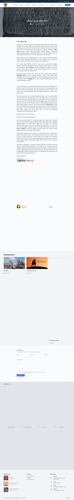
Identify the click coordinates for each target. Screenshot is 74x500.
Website (46, 354)
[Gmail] (30, 161)
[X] (20, 161)
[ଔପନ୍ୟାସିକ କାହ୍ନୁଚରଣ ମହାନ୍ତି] (6, 489)
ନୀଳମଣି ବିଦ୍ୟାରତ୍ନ (28, 427)
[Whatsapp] (26, 161)
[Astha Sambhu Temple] (59, 298)
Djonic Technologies (22, 497)
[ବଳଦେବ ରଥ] (39, 427)
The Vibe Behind (15, 4)
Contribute (68, 4)
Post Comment (21, 375)
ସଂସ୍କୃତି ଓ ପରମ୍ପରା (59, 4)
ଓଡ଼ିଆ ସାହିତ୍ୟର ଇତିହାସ (13, 483)
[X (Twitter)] (68, 1)
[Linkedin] (22, 161)
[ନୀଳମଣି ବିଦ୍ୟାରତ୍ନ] (22, 427)
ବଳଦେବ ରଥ (44, 427)
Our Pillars (29, 477)
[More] (32, 161)
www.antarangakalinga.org (58, 490)
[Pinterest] (24, 161)
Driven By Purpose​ (30, 479)
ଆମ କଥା (47, 4)
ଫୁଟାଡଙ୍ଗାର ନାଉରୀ (11, 427)
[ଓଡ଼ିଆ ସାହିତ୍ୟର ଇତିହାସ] (6, 484)
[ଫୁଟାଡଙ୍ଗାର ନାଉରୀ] (5, 427)
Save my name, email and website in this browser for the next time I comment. (31, 372)
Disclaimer (68, 497)
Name (18, 354)
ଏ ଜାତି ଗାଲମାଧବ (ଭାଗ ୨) (31, 270)
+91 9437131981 (56, 483)
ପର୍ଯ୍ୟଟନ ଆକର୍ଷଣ (41, 4)
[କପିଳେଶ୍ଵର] (14, 263)
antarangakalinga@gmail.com (59, 486)
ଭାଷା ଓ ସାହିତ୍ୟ (53, 4)
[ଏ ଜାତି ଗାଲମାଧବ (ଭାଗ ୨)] (37, 263)
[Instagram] (28, 161)
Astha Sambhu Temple (54, 340)
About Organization (31, 476)
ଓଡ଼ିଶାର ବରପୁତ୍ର (34, 4)
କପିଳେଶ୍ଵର (6, 270)
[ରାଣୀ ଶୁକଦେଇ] (56, 427)
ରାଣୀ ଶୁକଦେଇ (61, 427)
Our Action (21, 4)
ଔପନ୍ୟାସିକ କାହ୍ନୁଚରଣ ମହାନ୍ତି (14, 488)
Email (32, 354)
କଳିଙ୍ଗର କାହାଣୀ (27, 4)
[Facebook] (18, 161)
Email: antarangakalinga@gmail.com (9, 1)
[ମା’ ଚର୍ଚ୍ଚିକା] (6, 478)
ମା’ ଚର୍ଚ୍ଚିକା (11, 477)
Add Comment (20, 359)
